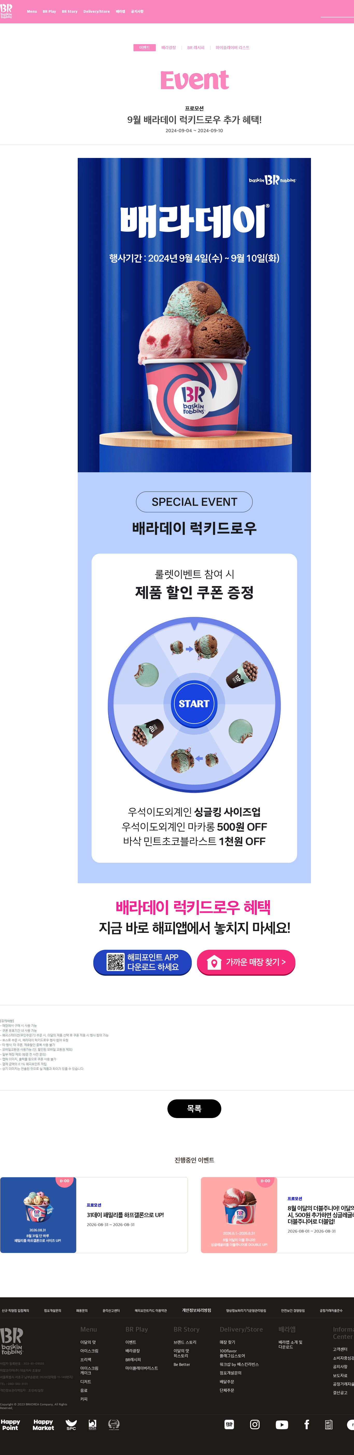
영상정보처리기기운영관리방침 (246, 1310)
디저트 (85, 1382)
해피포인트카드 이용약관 (151, 1310)
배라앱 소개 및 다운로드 (290, 1344)
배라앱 (120, 11)
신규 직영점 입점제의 (15, 1310)
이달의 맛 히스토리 (181, 1353)
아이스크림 (89, 1351)
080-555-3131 (18, 1383)
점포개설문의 (52, 1310)
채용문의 (82, 1310)
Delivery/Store (96, 11)
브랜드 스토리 (185, 1342)
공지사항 (137, 11)
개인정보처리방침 (196, 1310)
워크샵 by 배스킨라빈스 (239, 1364)
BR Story (69, 11)
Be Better (182, 1364)
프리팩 (85, 1360)
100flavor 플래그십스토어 (232, 1353)
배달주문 (227, 1382)
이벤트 (130, 1342)
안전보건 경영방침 (293, 1310)
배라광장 (132, 1351)
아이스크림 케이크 (89, 1370)
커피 (84, 1399)
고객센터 (340, 1349)
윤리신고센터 (111, 1310)
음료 (84, 1390)
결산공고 (340, 1393)
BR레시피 (133, 1360)
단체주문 (227, 1390)
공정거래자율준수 (331, 1310)
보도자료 (340, 1376)
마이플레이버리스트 (141, 1368)
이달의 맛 (88, 1342)
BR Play (49, 11)
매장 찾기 (227, 1342)
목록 (194, 1109)
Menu (32, 11)
